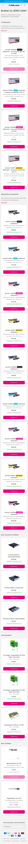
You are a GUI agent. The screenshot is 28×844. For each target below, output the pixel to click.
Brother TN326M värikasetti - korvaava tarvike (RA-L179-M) (14, 129)
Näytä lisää (4, 30)
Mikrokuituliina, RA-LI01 (14, 763)
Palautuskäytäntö (16, 840)
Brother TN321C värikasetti (14, 258)
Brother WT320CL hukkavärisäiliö (14, 619)
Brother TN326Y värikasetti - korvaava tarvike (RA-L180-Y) (14, 170)
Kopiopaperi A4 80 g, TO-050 (14, 725)
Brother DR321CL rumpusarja (14, 588)
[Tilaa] (23, 826)
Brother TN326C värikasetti (14, 404)
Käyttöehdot (23, 840)
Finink (7, 838)
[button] (2, 5)
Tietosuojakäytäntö (14, 838)
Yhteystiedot (22, 838)
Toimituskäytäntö (7, 840)
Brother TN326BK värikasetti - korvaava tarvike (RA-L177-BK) (14, 51)
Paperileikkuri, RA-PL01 (14, 798)
